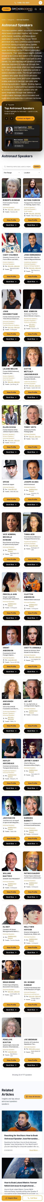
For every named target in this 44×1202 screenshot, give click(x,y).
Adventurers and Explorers (31, 994)
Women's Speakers (8, 713)
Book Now (10, 225)
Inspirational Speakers (30, 262)
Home (3, 20)
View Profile (11, 220)
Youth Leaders (28, 211)
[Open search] (35, 9)
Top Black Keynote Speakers (11, 325)
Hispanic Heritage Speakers (32, 266)
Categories (11, 20)
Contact (6, 9)
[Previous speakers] (6, 118)
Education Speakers (30, 320)
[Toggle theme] (40, 3)
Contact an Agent (23, 118)
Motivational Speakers (30, 318)
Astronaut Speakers (8, 207)
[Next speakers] (12, 118)
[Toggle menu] (40, 9)
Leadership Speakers (30, 381)
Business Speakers (8, 434)
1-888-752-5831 (23, 3)
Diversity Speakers (8, 323)
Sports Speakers (8, 380)
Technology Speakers (30, 322)
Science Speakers (29, 207)
